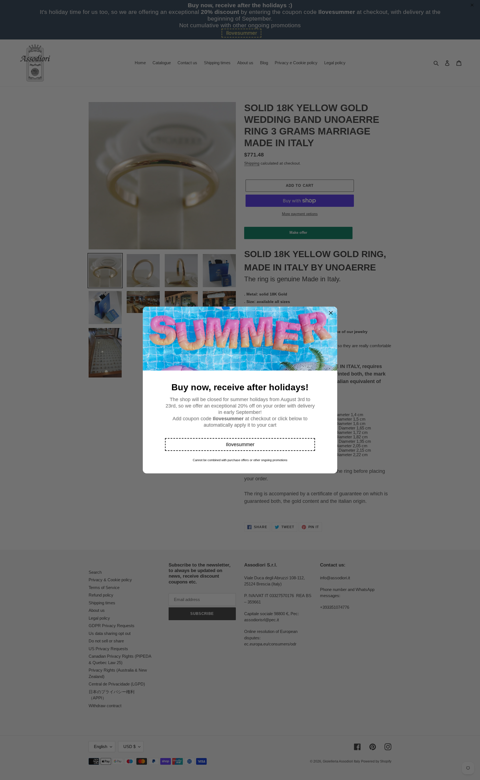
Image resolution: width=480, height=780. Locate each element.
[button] (240, 444)
